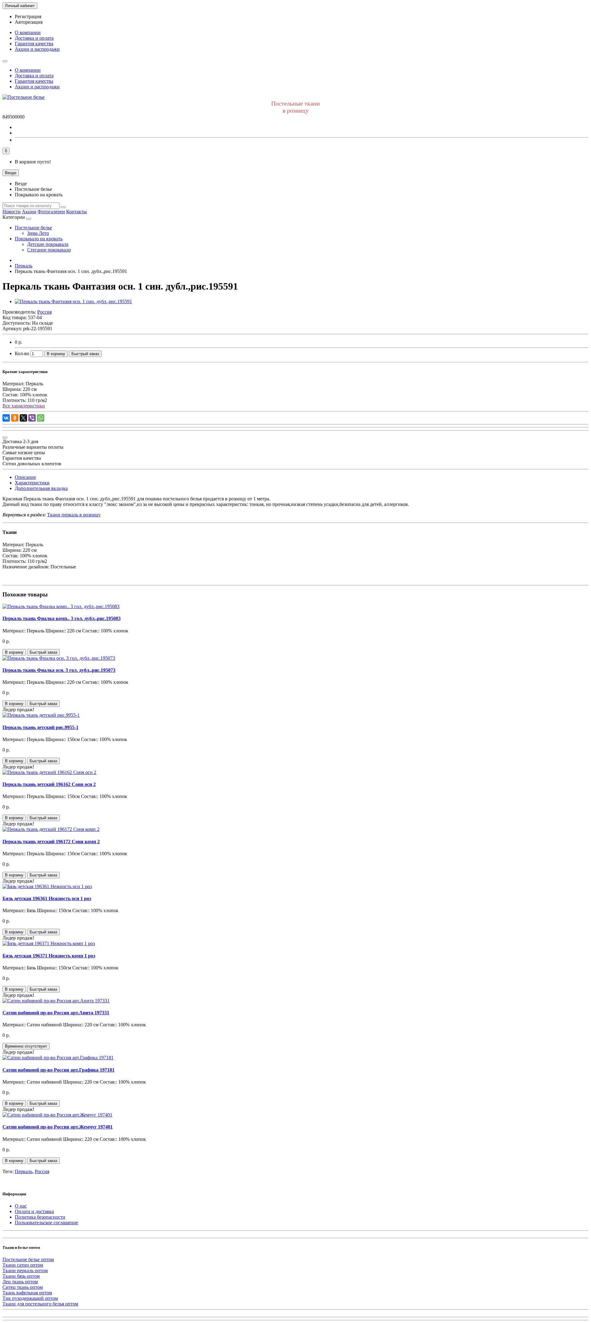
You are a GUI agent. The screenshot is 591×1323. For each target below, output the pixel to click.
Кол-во (22, 353)
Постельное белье (33, 227)
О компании (28, 32)
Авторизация (28, 22)
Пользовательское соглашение (46, 1222)
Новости (11, 211)
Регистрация (28, 16)
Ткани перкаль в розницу (74, 514)
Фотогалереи (51, 211)
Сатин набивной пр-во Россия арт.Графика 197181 (58, 1069)
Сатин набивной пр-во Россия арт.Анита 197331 (55, 1012)
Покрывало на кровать (38, 238)
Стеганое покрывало (49, 249)
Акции (29, 211)
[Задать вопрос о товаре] (4, 438)
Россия (42, 1171)
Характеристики (32, 482)
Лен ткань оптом (20, 1281)
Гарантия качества (34, 43)
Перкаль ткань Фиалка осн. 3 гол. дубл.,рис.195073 (58, 670)
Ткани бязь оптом (21, 1276)
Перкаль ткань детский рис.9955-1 (40, 727)
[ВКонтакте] (6, 418)
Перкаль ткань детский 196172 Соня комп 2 (51, 841)
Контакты (76, 211)
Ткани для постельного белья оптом (40, 1303)
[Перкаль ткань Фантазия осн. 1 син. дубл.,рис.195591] (73, 301)
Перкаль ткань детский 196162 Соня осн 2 (49, 784)
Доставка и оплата (34, 38)
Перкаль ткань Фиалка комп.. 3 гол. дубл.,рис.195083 (61, 618)
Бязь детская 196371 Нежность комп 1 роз (48, 955)
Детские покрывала (47, 244)
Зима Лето (38, 233)
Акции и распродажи (37, 49)
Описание (25, 477)
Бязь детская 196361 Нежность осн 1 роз (46, 898)
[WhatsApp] (40, 418)
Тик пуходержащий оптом (30, 1298)
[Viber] (32, 418)
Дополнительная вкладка (41, 488)
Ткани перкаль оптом (25, 1270)
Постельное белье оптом (28, 1259)
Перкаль (23, 1171)
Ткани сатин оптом (22, 1265)
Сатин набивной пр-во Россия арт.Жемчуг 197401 (57, 1126)
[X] (23, 418)
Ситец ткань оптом (22, 1287)
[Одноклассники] (14, 418)
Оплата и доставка (34, 1211)
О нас (21, 1206)
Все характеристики (23, 405)
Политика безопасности (40, 1217)
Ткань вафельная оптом (27, 1292)
